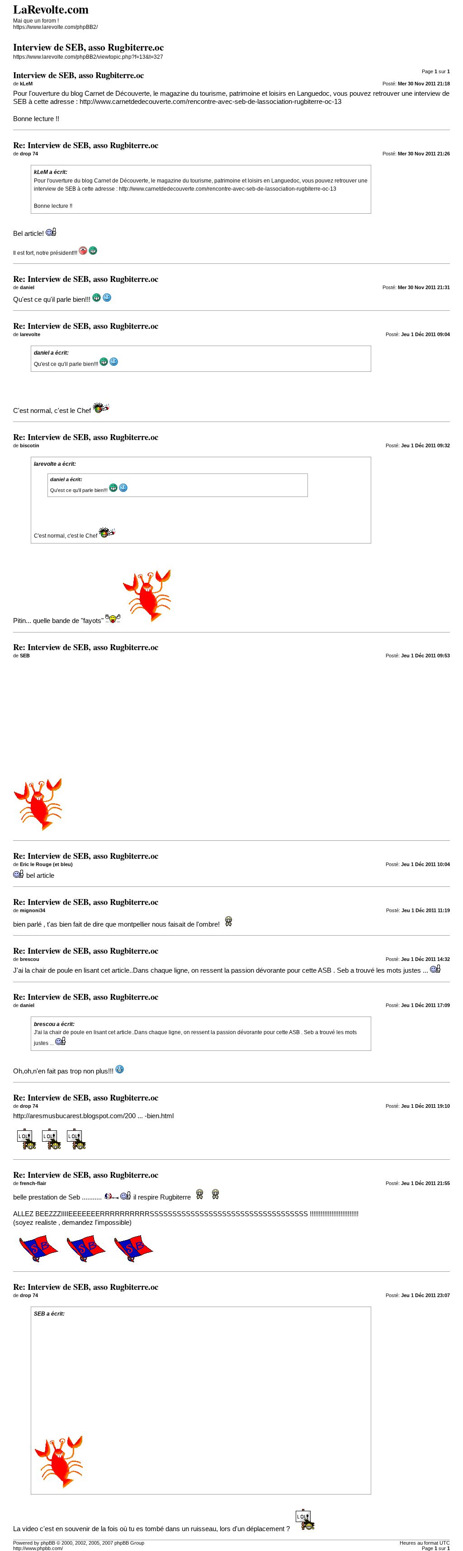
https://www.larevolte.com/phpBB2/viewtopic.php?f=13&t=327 (88, 57)
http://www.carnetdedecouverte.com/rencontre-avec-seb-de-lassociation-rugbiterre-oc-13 (210, 101)
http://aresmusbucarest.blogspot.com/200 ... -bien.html (93, 1116)
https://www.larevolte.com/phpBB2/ (55, 27)
